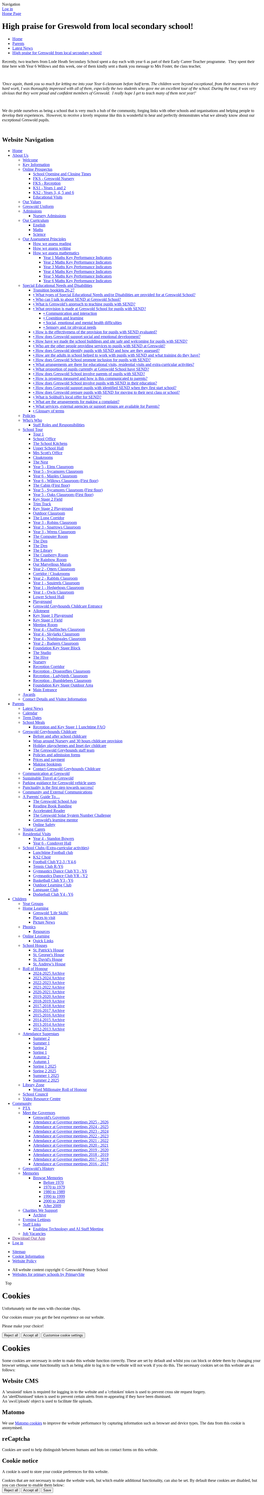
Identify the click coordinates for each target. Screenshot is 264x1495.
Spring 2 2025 (44, 1071)
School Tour (33, 429)
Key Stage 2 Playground (53, 508)
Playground (42, 601)
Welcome (30, 160)
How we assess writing (52, 248)
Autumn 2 (41, 1057)
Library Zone (33, 1085)
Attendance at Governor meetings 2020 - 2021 (71, 1145)
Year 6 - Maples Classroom (55, 476)
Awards (29, 694)
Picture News (44, 922)
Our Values (32, 202)
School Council (35, 1094)
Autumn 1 (41, 1061)
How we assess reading (52, 243)
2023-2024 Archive (49, 978)
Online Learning (36, 936)
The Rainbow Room (50, 559)
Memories (31, 1173)
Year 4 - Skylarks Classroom (56, 634)
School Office (44, 439)
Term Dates (32, 717)
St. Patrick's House (48, 950)
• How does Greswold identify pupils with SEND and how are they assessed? (96, 350)
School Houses (35, 945)
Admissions (32, 211)
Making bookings (47, 764)
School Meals (34, 722)
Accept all (30, 1335)
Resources (41, 931)
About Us (20, 155)
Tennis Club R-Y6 (48, 866)
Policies (29, 415)
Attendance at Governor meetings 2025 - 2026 (71, 1122)
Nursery (39, 662)
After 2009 (52, 1205)
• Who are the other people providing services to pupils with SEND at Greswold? (99, 346)
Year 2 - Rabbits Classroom (55, 578)
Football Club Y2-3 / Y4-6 (54, 862)
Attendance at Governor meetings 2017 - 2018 (71, 1159)
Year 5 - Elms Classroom (53, 467)
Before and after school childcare (60, 736)
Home (17, 39)
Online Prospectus (37, 169)
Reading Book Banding (52, 806)
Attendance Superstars (41, 1034)
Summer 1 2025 (46, 1075)
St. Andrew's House (49, 964)
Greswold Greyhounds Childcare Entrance (67, 606)
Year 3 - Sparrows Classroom (57, 527)
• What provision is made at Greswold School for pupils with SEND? (89, 308)
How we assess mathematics (56, 253)
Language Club (45, 889)
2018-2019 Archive (49, 1001)
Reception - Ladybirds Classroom (60, 676)
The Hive (40, 657)
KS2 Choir (42, 857)
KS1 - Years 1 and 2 (49, 188)
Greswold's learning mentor (55, 820)
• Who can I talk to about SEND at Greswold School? (77, 299)
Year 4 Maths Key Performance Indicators (77, 271)
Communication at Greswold (46, 773)
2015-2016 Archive (49, 1015)
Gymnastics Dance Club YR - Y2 (60, 876)
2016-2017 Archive (49, 1010)
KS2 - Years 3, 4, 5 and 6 (53, 192)
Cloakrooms (43, 457)
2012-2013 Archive (49, 1029)
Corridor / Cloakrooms (51, 573)
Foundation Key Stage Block (56, 648)
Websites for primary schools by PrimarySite (48, 1274)
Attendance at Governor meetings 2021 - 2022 (71, 1140)
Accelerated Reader (49, 810)
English (39, 225)
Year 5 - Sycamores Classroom (58, 471)
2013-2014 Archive (49, 1024)
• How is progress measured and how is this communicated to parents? (90, 378)
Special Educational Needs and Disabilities (57, 285)
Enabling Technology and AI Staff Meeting (68, 1229)
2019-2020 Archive (49, 996)
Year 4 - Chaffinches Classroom (59, 629)
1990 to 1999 (54, 1196)
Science (39, 234)
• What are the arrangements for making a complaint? (76, 401)
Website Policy (24, 1261)
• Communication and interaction (70, 313)
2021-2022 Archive (49, 987)
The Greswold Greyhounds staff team (63, 750)
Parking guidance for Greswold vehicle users (59, 783)
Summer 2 (41, 1038)
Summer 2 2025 (46, 1080)
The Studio (42, 652)
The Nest (40, 462)
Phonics (29, 927)
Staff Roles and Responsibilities (59, 425)
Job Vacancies (34, 1233)
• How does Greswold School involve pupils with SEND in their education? (95, 383)
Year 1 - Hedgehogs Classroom (58, 587)
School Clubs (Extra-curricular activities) (56, 848)
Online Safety (44, 824)
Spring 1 (40, 1052)
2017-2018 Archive (49, 1006)
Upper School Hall (48, 448)
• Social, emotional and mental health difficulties (82, 322)
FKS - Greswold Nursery (53, 178)
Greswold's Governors (51, 1117)
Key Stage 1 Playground (53, 615)
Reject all (11, 1335)
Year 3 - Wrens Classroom (54, 532)
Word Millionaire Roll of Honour (60, 1089)
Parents (18, 43)
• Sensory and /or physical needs (69, 327)
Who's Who (32, 420)
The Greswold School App (55, 801)
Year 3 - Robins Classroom (55, 522)
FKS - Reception (47, 183)
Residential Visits (37, 834)
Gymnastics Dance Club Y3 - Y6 (60, 871)
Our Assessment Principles (44, 239)
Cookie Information (28, 1256)
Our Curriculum (36, 220)
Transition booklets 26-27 (54, 290)
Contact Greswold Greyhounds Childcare (67, 769)
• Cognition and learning (63, 318)
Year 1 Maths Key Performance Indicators (77, 257)
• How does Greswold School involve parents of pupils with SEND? (89, 374)
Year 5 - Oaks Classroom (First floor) (63, 494)
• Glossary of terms (48, 411)
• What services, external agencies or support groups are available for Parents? (96, 406)
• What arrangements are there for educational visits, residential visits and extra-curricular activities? (113, 364)
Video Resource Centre (42, 1099)
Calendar (30, 713)
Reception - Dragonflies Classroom (61, 671)
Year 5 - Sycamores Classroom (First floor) (68, 490)
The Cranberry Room (50, 555)
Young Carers (34, 829)
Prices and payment (49, 759)
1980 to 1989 (54, 1192)
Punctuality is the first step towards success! (58, 787)
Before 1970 (53, 1182)
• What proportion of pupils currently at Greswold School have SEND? (91, 369)
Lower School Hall (48, 597)
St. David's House (47, 959)
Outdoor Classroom (49, 513)
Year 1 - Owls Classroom (53, 592)
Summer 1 (41, 1043)
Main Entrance (45, 690)
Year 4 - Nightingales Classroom (59, 638)
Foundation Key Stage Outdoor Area (63, 685)
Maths (38, 229)
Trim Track (42, 504)
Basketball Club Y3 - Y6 (53, 880)
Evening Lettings (37, 1219)
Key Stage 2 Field (47, 499)
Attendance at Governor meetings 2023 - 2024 (71, 1131)
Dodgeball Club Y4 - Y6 (53, 894)
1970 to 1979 (54, 1187)
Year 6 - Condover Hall (52, 843)
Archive (39, 1215)
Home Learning (35, 908)
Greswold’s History (38, 1168)
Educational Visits (47, 197)
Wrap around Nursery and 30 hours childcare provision (77, 741)
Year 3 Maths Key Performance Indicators (77, 267)
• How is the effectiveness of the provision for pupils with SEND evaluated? (95, 332)
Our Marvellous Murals (52, 564)
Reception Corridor (48, 666)
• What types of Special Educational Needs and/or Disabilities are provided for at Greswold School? (114, 295)
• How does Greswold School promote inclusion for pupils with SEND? (92, 360)
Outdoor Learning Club (52, 885)
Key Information (36, 164)
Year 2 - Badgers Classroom (56, 643)
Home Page (11, 13)
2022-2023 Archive (49, 982)
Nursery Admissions (49, 216)
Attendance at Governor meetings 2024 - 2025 (71, 1126)
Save (47, 1490)
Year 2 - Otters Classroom (54, 569)
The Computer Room (50, 536)
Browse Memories (48, 1178)
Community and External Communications (57, 792)
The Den (40, 541)
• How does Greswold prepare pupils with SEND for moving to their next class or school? (106, 392)
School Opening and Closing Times (62, 174)
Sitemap (19, 1251)
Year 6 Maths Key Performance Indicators (77, 281)
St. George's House (48, 955)
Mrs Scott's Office (47, 453)
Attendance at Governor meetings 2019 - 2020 (71, 1150)
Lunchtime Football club (53, 852)
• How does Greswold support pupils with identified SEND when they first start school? (104, 387)
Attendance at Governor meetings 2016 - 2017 (71, 1164)
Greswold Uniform (38, 206)
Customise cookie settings (63, 1335)
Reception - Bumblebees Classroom (62, 680)
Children (19, 899)
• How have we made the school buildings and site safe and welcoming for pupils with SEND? (110, 341)
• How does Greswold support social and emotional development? (87, 336)
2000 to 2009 (54, 1201)
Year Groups (33, 903)
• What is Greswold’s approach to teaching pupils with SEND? (84, 304)
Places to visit (44, 917)
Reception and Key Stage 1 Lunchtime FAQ (69, 727)
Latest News (22, 48)
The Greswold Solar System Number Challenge (72, 815)
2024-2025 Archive (49, 973)
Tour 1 (38, 434)
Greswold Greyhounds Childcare (50, 731)
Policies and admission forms (56, 755)
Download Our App (28, 1238)
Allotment (41, 611)
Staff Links (32, 1224)
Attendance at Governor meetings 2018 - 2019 (71, 1154)
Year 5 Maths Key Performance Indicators (77, 276)
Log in (7, 9)
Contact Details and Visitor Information (55, 699)
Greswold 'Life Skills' (50, 913)
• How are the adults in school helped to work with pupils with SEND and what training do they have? (116, 355)
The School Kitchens (50, 443)
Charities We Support (40, 1210)
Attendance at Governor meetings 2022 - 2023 (71, 1136)
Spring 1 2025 (44, 1066)
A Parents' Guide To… (41, 796)
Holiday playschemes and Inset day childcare (69, 745)
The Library (43, 550)
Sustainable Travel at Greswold (48, 778)
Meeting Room (45, 625)
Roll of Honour (35, 968)
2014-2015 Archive (49, 1020)
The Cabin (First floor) (51, 485)
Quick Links (43, 941)
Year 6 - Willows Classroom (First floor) (65, 480)
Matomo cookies (28, 1423)
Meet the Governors (39, 1113)
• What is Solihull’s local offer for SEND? (67, 397)
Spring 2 (40, 1047)
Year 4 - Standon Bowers (53, 838)
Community (22, 1103)
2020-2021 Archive (49, 992)
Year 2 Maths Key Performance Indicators (77, 262)
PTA (26, 1108)
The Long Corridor (48, 518)
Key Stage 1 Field (47, 620)
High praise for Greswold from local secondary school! (57, 53)
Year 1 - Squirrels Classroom (56, 583)
